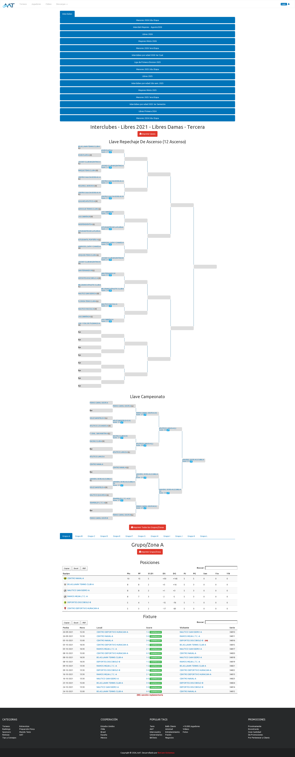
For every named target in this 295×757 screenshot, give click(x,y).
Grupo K (191, 536)
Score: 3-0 (105, 213)
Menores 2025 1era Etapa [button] (147, 97)
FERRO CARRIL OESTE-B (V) (146, 506)
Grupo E (116, 536)
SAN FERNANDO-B (85, 270)
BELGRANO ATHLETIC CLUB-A (89, 285)
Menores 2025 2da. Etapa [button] (147, 69)
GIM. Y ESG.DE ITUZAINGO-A (89, 323)
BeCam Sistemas (166, 753)
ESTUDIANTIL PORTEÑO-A (88, 240)
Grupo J (178, 536)
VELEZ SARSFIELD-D (97, 418)
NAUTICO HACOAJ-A (86, 309)
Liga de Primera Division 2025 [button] (147, 62)
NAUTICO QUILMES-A (98, 495)
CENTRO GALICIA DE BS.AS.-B (89, 193)
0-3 (148, 653)
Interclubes (67, 14)
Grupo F (129, 536)
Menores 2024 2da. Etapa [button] (147, 118)
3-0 (148, 636)
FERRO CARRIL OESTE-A (99, 403)
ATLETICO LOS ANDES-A (99, 426)
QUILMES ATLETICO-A (86, 201)
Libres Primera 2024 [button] (147, 111)
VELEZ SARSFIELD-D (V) (122, 420)
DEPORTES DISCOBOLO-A (88, 278)
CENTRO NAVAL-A (96, 464)
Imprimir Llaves (148, 134)
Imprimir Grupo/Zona (151, 552)
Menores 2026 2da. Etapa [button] (147, 20)
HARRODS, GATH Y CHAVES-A (89, 246)
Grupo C (91, 536)
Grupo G (142, 536)
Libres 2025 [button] (147, 76)
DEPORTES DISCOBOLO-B (79, 602)
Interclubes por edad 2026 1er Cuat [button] (147, 55)
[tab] (147, 20)
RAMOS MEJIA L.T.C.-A (77, 596)
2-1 (148, 649)
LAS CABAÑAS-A (84, 317)
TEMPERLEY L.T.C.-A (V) (121, 498)
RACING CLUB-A (96, 441)
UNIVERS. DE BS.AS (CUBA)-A (101, 479)
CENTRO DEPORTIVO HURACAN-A (83, 608)
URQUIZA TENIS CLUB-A (87, 255)
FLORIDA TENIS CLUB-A (87, 301)
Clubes (49, 4)
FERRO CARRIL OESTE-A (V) (146, 413)
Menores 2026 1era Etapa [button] (147, 48)
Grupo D (104, 536)
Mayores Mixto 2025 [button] (147, 90)
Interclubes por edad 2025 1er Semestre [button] (147, 104)
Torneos (23, 4)
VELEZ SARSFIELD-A (97, 487)
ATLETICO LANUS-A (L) (144, 444)
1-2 (148, 632)
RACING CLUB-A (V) (120, 436)
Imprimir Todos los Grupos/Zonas (148, 527)
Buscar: (200, 568)
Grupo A (66, 536)
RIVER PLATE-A (83, 155)
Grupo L (203, 536)
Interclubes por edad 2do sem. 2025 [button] (147, 83)
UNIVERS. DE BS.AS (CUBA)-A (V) (124, 482)
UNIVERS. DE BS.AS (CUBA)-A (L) (147, 475)
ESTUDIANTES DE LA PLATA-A (89, 231)
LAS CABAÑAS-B (84, 217)
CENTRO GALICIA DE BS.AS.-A (89, 177)
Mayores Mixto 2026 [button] (147, 41)
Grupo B (79, 536)
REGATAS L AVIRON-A (86, 186)
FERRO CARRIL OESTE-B (99, 518)
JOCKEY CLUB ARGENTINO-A (89, 162)
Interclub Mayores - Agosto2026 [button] (147, 27)
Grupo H (154, 536)
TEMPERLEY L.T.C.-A (97, 503)
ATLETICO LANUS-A (97, 456)
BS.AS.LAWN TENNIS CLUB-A (89, 146)
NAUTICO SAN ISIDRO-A (87, 293)
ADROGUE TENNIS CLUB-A (88, 209)
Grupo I (166, 536)
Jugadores (36, 4)
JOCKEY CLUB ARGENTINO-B (89, 262)
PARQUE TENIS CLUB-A (86, 170)
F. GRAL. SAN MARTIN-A (99, 433)
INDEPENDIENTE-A (85, 224)
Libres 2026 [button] (147, 34)
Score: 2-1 (105, 152)
